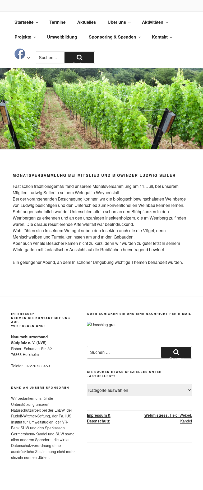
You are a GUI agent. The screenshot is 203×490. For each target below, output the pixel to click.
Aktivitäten (152, 22)
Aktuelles (86, 22)
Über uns (117, 22)
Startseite (24, 22)
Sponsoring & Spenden (112, 37)
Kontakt (160, 37)
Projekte (23, 37)
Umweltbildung (62, 37)
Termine (57, 22)
